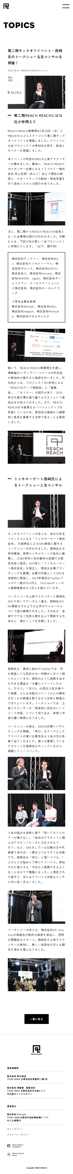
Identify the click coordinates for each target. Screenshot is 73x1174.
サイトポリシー (15, 1128)
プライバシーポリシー (18, 1134)
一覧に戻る (36, 1019)
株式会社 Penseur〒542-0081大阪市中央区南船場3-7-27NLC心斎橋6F (28, 1117)
